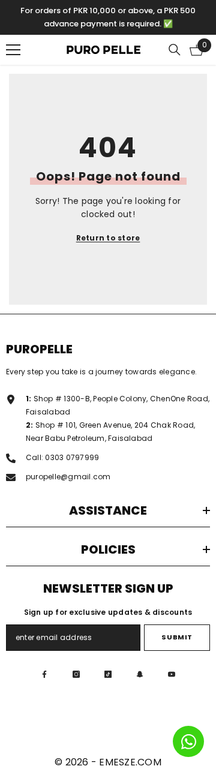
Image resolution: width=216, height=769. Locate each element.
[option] (108, 17)
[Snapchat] (139, 674)
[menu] (13, 50)
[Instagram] (76, 674)
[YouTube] (171, 674)
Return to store (108, 238)
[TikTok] (108, 674)
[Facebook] (44, 674)
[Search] (174, 50)
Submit (176, 637)
